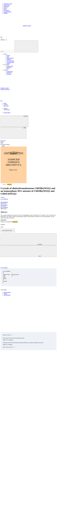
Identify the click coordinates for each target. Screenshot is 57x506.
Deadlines (9, 67)
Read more (3, 220)
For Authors (6, 10)
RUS (3, 145)
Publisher (9, 59)
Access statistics (10, 60)
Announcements (7, 11)
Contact (8, 63)
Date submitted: (4, 202)
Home (5, 103)
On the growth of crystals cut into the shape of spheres (13, 337)
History (8, 55)
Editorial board (10, 58)
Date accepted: (4, 204)
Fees (8, 68)
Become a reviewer (5, 89)
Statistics (6, 13)
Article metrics (7, 112)
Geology (9, 184)
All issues (9, 74)
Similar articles (7, 292)
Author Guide (10, 66)
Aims (8, 56)
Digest (5, 9)
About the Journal (8, 3)
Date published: (4, 207)
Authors (5, 108)
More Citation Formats (7, 230)
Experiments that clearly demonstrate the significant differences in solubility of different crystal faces (23, 342)
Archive (5, 7)
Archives (6, 104)
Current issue (7, 5)
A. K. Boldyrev (4, 199)
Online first (6, 6)
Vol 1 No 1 (6, 106)
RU (2, 37)
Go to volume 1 (4, 267)
